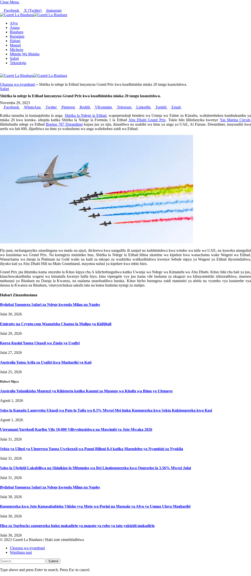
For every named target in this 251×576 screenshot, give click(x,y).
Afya (14, 23)
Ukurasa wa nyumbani (17, 84)
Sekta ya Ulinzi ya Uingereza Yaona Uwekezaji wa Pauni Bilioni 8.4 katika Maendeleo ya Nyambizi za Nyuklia (91, 449)
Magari (15, 45)
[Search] (1, 71)
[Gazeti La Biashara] (33, 15)
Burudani (17, 36)
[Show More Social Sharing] (183, 107)
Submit (53, 561)
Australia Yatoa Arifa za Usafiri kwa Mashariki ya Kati (45, 362)
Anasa (15, 27)
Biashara (16, 32)
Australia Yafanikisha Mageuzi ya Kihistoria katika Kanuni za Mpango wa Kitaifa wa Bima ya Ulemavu (86, 391)
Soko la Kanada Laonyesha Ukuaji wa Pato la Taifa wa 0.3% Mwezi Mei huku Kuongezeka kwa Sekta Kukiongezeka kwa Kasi (106, 410)
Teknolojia (18, 63)
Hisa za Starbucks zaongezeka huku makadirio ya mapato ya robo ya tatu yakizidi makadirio (77, 526)
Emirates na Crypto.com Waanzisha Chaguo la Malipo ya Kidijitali (55, 324)
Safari (14, 58)
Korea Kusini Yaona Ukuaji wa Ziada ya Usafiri (40, 343)
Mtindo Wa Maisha (24, 54)
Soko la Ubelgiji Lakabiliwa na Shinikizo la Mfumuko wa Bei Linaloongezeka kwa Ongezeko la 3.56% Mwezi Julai (95, 468)
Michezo (16, 50)
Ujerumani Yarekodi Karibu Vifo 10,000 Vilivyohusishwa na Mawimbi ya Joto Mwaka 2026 (76, 429)
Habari (15, 41)
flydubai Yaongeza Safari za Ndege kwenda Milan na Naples (50, 304)
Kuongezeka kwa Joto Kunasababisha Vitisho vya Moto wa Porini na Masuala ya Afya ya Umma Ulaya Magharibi (95, 506)
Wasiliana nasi (21, 552)
